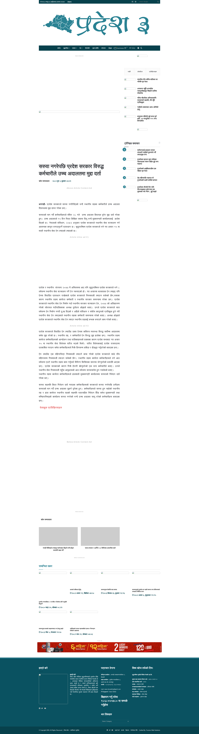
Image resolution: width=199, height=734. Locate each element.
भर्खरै (129, 71)
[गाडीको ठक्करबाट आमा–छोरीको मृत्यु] (130, 110)
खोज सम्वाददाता (44, 181)
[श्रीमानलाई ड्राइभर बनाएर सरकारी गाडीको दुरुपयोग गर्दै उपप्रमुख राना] (130, 153)
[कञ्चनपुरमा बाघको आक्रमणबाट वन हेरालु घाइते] (53, 619)
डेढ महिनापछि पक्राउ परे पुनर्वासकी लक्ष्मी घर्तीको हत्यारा (147, 179)
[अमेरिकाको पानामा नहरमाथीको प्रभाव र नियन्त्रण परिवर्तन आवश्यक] (84, 619)
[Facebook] (40, 708)
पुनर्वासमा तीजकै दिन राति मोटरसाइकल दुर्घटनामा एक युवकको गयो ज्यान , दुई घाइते (146, 189)
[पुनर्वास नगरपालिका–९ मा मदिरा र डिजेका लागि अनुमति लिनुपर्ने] (53, 586)
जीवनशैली (87, 48)
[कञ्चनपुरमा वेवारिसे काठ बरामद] (115, 580)
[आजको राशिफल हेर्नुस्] (84, 580)
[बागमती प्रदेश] (99, 23)
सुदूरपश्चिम (65, 48)
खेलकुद (110, 48)
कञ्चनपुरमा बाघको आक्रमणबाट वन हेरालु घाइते (51, 628)
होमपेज (59, 48)
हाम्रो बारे (117, 730)
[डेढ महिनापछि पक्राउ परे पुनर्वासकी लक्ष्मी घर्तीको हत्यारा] (130, 181)
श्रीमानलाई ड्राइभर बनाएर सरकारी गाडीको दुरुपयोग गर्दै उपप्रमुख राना (146, 152)
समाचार (74, 48)
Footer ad (99, 640)
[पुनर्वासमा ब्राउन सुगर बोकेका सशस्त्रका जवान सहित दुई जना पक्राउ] (130, 162)
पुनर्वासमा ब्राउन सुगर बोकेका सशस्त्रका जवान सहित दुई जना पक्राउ (147, 161)
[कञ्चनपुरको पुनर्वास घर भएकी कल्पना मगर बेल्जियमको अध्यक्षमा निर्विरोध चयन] (146, 580)
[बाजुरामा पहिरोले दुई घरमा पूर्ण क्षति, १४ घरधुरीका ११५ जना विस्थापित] (130, 119)
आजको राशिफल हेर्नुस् (75, 589)
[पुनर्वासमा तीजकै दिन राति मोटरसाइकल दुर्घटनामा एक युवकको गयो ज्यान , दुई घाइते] (130, 190)
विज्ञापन (127, 730)
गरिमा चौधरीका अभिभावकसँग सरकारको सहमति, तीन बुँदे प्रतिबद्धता (146, 100)
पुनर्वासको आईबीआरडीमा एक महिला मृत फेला (146, 170)
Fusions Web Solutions (153, 730)
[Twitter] (42, 708)
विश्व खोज (66, 730)
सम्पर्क (122, 730)
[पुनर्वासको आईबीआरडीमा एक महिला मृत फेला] (130, 171)
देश (80, 48)
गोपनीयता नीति (133, 730)
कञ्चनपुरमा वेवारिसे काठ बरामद (109, 589)
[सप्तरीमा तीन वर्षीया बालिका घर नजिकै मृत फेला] (130, 82)
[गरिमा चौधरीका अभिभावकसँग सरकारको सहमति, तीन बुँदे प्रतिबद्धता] (130, 101)
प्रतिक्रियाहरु (153, 71)
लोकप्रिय (140, 71)
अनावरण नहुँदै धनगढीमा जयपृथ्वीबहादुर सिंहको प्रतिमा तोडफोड (147, 91)
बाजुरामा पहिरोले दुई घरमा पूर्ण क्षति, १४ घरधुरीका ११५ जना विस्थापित (147, 118)
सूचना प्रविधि (95, 48)
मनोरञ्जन (103, 48)
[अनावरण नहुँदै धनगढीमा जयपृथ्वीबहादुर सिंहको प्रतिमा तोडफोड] (130, 91)
